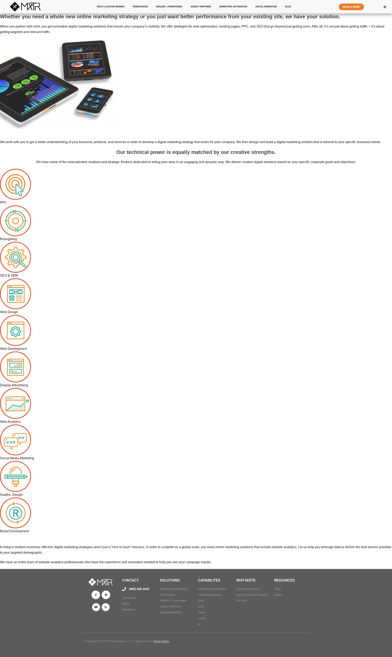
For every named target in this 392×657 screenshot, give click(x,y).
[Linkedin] (106, 607)
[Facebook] (95, 595)
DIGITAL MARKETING (266, 6)
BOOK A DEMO (351, 6)
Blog (288, 6)
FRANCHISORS (140, 6)
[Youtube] (96, 607)
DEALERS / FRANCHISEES (169, 6)
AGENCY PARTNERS (200, 6)
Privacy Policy (161, 641)
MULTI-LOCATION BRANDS (111, 6)
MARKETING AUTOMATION (233, 6)
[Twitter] (106, 595)
